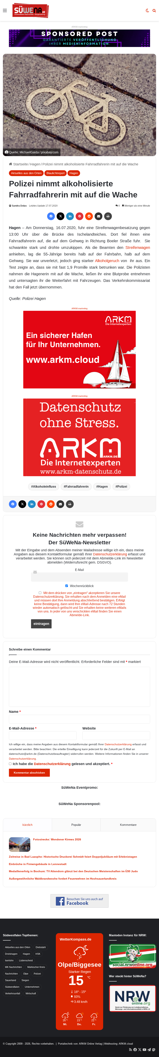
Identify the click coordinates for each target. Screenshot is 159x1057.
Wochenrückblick (81, 586)
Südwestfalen (12, 987)
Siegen (25, 980)
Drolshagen (11, 954)
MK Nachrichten (13, 967)
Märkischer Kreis (36, 967)
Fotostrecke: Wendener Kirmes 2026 (57, 839)
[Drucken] (108, 216)
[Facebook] (51, 216)
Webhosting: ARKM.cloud (118, 1043)
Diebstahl (41, 947)
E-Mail (79, 569)
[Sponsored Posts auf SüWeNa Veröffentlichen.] (79, 38)
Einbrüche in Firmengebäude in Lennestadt (38, 864)
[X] (60, 216)
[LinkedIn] (70, 216)
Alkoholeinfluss (44, 486)
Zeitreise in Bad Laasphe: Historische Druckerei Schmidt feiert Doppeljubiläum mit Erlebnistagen (73, 856)
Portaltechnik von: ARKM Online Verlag (80, 1043)
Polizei (122, 486)
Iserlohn (9, 960)
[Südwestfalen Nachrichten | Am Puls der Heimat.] (30, 10)
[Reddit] (89, 216)
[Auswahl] (5, 12)
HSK (37, 954)
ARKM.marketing (79, 27)
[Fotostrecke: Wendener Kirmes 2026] (19, 844)
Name (15, 712)
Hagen (35, 164)
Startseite (20, 164)
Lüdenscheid (26, 960)
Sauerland (10, 980)
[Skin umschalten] (147, 12)
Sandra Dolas (19, 205)
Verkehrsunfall (12, 993)
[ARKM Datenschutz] (79, 437)
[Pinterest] (79, 216)
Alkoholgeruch (107, 261)
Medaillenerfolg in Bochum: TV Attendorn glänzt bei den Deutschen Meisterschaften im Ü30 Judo (73, 871)
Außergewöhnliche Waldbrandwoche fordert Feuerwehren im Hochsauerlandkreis (63, 878)
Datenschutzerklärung (110, 554)
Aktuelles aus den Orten (26, 173)
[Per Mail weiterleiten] (98, 216)
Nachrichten (11, 973)
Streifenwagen (137, 247)
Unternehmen (32, 987)
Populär (76, 824)
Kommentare (128, 824)
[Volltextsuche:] (154, 12)
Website (89, 728)
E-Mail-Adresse (22, 728)
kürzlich (27, 824)
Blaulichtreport (56, 173)
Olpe (25, 973)
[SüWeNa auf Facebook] (79, 906)
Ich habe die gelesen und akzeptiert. (62, 764)
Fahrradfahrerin (77, 486)
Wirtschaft (31, 993)
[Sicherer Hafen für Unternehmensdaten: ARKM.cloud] (79, 349)
